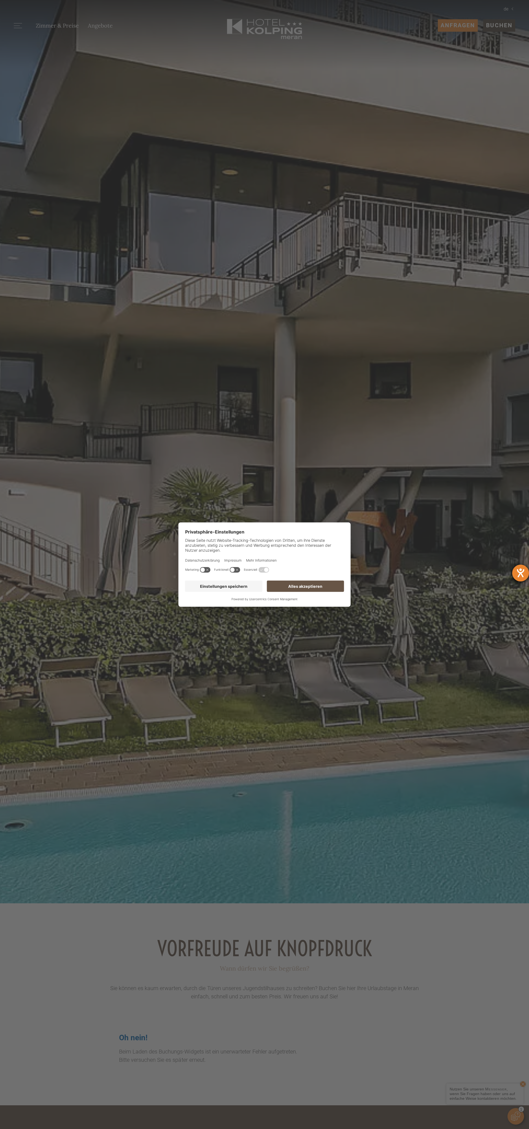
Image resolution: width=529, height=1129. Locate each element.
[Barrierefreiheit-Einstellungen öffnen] (520, 573)
